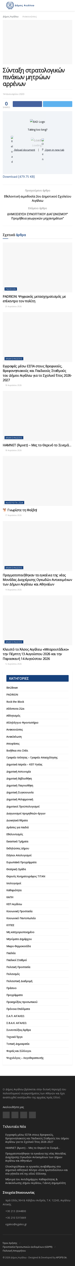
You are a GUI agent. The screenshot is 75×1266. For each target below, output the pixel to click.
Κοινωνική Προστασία (19, 911)
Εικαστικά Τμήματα (17, 841)
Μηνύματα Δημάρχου (19, 939)
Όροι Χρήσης (10, 1243)
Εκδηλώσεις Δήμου (17, 848)
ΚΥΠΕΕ (10, 925)
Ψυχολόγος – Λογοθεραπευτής (25, 1058)
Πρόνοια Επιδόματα (18, 1009)
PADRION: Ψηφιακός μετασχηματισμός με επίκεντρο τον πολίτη (34, 298)
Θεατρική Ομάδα (16, 869)
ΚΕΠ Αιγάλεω (14, 904)
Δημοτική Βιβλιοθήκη (19, 778)
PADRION (11, 289)
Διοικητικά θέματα (17, 820)
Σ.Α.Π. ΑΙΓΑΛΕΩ (15, 1016)
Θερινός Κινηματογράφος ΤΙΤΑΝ (25, 876)
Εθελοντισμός (14, 834)
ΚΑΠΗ (9, 897)
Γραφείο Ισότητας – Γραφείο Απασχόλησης (32, 757)
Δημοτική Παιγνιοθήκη (19, 785)
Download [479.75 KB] (19, 176)
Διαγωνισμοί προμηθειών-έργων (26, 813)
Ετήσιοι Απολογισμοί (18, 855)
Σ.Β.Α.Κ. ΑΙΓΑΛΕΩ (16, 1023)
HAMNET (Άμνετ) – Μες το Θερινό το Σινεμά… (37, 445)
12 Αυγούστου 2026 (13, 664)
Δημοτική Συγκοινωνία (19, 792)
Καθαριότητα (13, 890)
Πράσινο (11, 988)
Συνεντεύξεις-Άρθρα (18, 1030)
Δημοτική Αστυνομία (18, 771)
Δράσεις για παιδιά (17, 827)
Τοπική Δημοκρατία (17, 1043)
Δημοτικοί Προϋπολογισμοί (23, 806)
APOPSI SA (61, 1257)
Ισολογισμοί (13, 883)
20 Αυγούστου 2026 (13, 306)
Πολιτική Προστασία (18, 967)
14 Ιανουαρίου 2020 (13, 94)
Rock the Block (15, 701)
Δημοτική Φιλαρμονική (19, 799)
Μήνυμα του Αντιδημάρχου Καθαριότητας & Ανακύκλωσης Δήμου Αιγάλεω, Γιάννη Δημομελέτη (35, 1181)
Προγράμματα (14, 995)
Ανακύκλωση (14, 736)
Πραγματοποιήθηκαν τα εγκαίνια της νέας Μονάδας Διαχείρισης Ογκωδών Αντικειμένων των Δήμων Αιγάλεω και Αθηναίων (37, 579)
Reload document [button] (24, 149)
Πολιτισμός (13, 974)
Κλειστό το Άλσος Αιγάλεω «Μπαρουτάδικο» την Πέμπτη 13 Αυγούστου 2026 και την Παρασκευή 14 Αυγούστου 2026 (36, 654)
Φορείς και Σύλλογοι (18, 1051)
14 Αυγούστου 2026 (13, 589)
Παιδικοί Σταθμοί (16, 960)
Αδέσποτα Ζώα (14, 502)
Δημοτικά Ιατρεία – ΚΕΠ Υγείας (24, 764)
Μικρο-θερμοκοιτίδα (18, 946)
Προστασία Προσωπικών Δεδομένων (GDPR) (27, 1246)
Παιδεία (10, 953)
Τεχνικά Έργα (14, 1037)
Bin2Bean (12, 687)
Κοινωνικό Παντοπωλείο (21, 918)
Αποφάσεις (12, 743)
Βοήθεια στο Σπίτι (17, 750)
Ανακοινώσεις (29, 16)
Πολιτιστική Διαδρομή (19, 981)
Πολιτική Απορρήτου (14, 1250)
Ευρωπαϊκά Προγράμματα (21, 862)
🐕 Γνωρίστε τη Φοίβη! (20, 510)
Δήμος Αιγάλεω (11, 16)
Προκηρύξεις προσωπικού (22, 1002)
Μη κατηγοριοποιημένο (20, 932)
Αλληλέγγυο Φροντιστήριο (22, 722)
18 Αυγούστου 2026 (13, 385)
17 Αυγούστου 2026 (13, 515)
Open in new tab (54, 149)
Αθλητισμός (13, 715)
